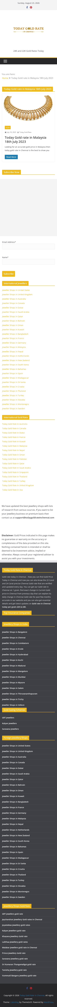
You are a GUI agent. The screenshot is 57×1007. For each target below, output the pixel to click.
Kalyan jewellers (9, 723)
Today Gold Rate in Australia (14, 424)
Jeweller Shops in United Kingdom (17, 294)
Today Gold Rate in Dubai (13, 432)
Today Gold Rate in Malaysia (14, 446)
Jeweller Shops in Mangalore (15, 671)
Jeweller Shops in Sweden (13, 408)
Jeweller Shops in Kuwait (13, 329)
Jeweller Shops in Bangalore (14, 632)
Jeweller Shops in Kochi (12, 660)
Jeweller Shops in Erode (12, 649)
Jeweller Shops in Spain (12, 373)
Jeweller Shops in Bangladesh (15, 334)
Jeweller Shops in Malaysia (14, 347)
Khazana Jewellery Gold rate (14, 936)
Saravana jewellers (10, 729)
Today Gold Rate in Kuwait (13, 441)
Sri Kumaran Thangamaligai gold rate (19, 964)
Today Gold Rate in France (13, 437)
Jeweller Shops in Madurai (14, 665)
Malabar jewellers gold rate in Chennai (19, 947)
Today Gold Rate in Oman (13, 454)
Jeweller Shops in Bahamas (14, 369)
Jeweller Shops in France (13, 338)
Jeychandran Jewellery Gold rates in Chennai (22, 919)
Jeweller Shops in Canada (13, 303)
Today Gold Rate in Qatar (13, 463)
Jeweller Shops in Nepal (12, 351)
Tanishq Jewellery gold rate (14, 970)
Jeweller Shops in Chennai (13, 637)
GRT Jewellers (8, 717)
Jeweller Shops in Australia (14, 299)
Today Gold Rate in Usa (12, 489)
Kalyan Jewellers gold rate (13, 930)
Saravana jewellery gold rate (15, 958)
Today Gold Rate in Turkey (13, 481)
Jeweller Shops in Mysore (13, 682)
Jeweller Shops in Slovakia (13, 399)
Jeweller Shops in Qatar (12, 316)
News (8, 127)
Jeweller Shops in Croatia (13, 386)
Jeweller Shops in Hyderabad (15, 654)
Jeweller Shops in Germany (14, 342)
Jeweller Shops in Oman (12, 325)
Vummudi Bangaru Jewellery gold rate (19, 975)
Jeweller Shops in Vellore (13, 705)
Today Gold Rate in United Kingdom (18, 485)
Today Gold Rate (25, 132)
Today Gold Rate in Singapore (15, 472)
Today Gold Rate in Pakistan (14, 459)
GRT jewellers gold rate (12, 914)
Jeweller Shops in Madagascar (15, 378)
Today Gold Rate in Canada (14, 428)
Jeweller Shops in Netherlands (15, 356)
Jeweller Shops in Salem (12, 688)
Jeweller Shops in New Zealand (16, 360)
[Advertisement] (28, 207)
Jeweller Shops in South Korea (15, 364)
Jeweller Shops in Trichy (13, 699)
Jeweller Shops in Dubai (12, 307)
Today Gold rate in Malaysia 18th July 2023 (25, 139)
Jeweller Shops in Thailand (14, 391)
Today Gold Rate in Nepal (13, 450)
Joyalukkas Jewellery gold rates (16, 925)
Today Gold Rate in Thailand (14, 476)
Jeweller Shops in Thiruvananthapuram (19, 693)
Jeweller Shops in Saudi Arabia (15, 312)
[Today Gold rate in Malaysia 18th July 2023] (28, 108)
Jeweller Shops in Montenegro (15, 404)
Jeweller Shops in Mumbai (13, 677)
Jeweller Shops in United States (16, 290)
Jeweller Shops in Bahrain (13, 320)
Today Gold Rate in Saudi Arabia (16, 468)
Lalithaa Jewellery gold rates (15, 942)
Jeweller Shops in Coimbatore (15, 643)
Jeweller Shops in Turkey (13, 395)
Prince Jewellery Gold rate (13, 953)
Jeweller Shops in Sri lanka (14, 382)
